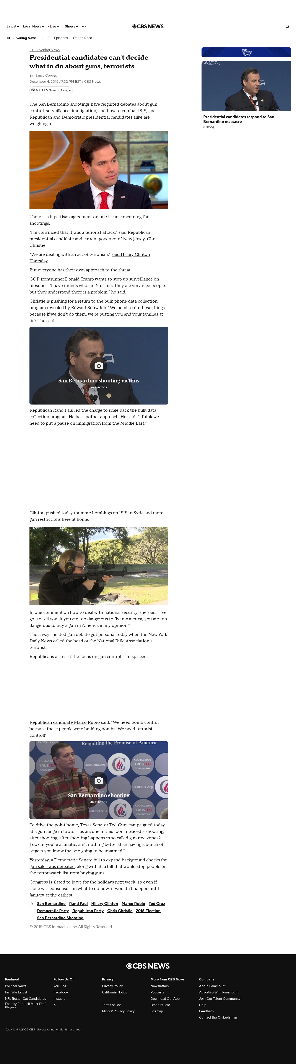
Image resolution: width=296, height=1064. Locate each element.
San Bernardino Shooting (60, 918)
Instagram (61, 998)
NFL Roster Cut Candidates (25, 998)
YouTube (60, 986)
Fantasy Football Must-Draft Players (26, 1005)
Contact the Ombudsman (218, 1017)
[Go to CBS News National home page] (148, 26)
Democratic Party (53, 910)
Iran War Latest (16, 992)
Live (53, 26)
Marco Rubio (133, 903)
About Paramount (212, 986)
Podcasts (157, 992)
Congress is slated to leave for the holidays (71, 882)
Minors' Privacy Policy (118, 1011)
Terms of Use (112, 1005)
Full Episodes (58, 38)
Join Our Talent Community (220, 998)
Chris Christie (119, 910)
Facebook (61, 992)
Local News (32, 26)
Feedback (206, 1011)
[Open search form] (287, 26)
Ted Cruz (157, 903)
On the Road (82, 38)
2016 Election (148, 910)
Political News (15, 986)
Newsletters (160, 986)
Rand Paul (78, 903)
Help (202, 1005)
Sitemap (157, 1011)
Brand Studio (160, 1005)
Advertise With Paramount (219, 992)
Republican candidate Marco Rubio (64, 722)
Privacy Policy (112, 986)
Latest (12, 26)
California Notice (114, 992)
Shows (70, 26)
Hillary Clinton (104, 903)
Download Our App (165, 998)
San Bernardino (51, 903)
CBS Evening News (22, 38)
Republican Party (88, 910)
